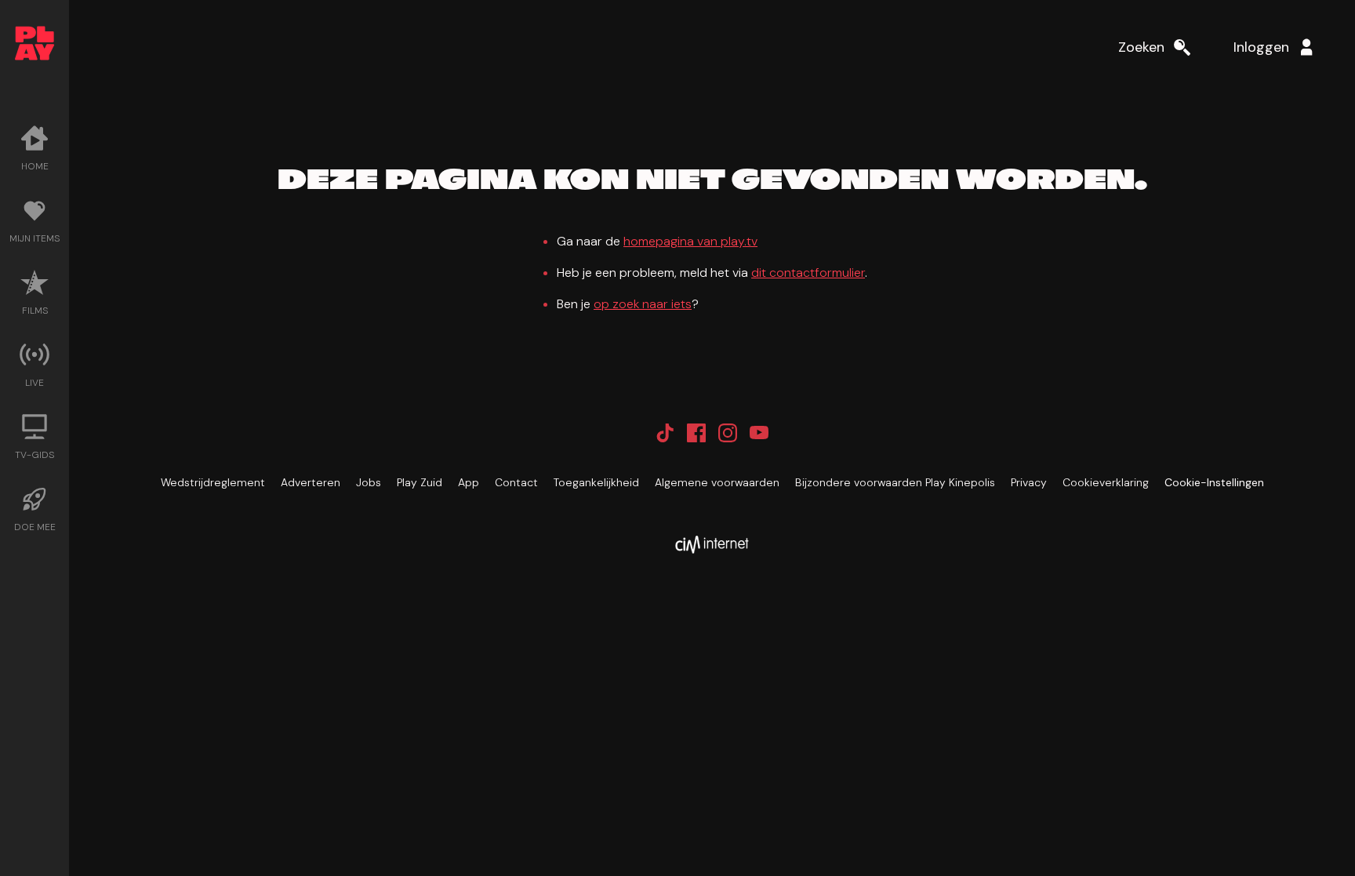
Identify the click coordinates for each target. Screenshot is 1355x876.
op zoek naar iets (643, 304)
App (468, 482)
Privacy (1029, 482)
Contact (516, 482)
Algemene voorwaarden (717, 482)
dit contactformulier (808, 272)
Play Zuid (419, 482)
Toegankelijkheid (596, 482)
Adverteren (310, 482)
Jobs (368, 482)
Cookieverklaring (1106, 482)
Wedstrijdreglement (213, 482)
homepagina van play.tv (690, 241)
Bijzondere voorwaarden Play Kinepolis (895, 482)
